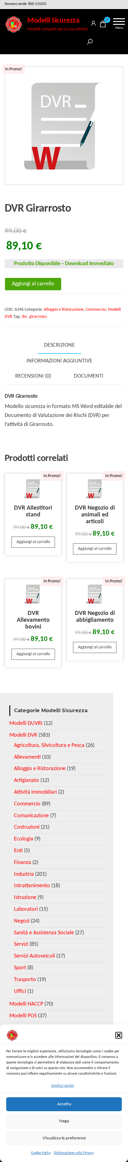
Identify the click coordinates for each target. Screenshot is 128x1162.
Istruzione (25, 898)
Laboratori (26, 909)
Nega (64, 1121)
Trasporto (25, 980)
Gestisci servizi (62, 1086)
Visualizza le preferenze (64, 1138)
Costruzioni (26, 827)
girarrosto (38, 316)
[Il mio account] (93, 22)
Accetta (64, 1104)
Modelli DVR (23, 735)
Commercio (96, 309)
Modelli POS (23, 1016)
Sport (20, 968)
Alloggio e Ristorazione (64, 309)
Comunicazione (31, 816)
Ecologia (23, 839)
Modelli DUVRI (26, 723)
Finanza (22, 863)
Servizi (21, 944)
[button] (119, 1035)
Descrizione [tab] (59, 345)
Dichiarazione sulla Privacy (74, 1153)
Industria (24, 874)
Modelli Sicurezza (53, 20)
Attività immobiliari (35, 792)
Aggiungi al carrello (33, 284)
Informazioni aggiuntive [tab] (59, 361)
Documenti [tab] (88, 376)
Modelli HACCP (26, 1004)
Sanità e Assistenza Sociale (44, 933)
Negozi (22, 921)
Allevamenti (27, 757)
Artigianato (26, 780)
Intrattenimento (32, 886)
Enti (18, 851)
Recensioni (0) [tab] (33, 376)
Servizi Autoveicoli (34, 956)
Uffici (20, 991)
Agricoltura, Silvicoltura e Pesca (49, 745)
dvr (24, 316)
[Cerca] (89, 41)
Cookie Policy (41, 1153)
